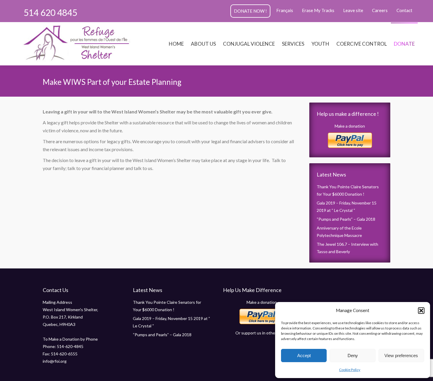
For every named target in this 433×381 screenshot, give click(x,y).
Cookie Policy (349, 369)
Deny (353, 355)
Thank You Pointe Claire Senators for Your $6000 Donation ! (348, 190)
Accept (304, 355)
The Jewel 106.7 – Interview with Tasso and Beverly (347, 248)
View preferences (401, 355)
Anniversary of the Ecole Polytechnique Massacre (339, 231)
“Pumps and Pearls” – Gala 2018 (346, 219)
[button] (421, 311)
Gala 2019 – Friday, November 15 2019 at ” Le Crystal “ (346, 206)
